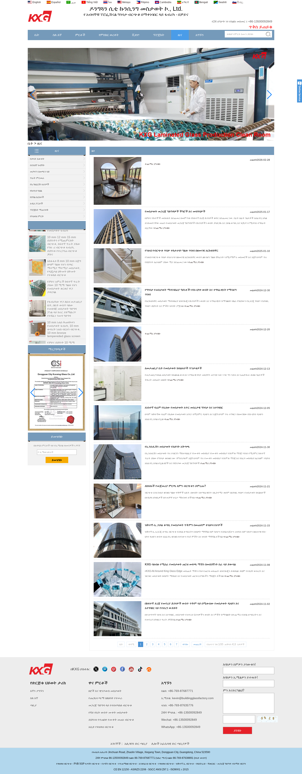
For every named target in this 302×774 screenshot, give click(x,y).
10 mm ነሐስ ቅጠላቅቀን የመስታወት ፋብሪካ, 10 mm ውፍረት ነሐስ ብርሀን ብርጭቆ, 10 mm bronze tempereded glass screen (63, 320)
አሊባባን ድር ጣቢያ (135, 743)
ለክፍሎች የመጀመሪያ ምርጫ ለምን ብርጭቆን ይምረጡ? (175, 486)
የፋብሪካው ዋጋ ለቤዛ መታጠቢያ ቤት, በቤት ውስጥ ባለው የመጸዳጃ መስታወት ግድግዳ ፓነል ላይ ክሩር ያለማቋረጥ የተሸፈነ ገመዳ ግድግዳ (64, 299)
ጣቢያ (33, 705)
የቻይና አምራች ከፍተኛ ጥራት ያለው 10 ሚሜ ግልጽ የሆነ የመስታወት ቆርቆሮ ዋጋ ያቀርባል (63, 278)
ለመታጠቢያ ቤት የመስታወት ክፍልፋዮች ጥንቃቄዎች (173, 368)
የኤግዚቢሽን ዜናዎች (39, 184)
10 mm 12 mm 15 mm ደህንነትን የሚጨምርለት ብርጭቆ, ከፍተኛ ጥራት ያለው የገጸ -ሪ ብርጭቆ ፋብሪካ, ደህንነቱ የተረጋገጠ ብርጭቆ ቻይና (63, 237)
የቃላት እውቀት (37, 158)
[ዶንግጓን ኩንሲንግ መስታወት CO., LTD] (40, 22)
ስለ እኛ (57, 35)
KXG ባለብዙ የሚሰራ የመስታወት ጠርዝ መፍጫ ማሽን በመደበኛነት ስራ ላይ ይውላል (190, 564)
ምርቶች (80, 35)
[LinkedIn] (105, 669)
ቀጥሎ (185, 644)
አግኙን (200, 35)
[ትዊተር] (96, 669)
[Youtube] (131, 669)
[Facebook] (123, 669)
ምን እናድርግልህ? (233, 690)
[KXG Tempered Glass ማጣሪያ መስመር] (151, 139)
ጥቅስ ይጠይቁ (260, 26)
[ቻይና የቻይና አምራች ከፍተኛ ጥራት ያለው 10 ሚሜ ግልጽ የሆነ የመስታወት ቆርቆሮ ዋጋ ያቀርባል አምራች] (37, 279)
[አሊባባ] (149, 669)
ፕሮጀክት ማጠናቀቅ (39, 209)
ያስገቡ (237, 730)
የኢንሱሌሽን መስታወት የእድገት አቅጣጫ (167, 446)
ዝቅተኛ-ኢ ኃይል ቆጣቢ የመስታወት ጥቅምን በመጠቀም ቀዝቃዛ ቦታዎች (183, 525)
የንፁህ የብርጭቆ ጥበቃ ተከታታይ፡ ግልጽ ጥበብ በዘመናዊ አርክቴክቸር (181, 250)
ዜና (180, 35)
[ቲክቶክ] (140, 669)
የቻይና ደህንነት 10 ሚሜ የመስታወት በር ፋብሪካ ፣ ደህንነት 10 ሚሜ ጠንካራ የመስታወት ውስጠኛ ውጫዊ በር (64, 339)
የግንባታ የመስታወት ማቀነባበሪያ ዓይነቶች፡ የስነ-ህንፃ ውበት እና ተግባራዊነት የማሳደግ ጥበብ (190, 292)
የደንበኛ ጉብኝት (37, 165)
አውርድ (222, 42)
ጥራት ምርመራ (37, 178)
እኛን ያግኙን (37, 691)
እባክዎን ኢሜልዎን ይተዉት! (240, 677)
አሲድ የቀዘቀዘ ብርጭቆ (101, 727)
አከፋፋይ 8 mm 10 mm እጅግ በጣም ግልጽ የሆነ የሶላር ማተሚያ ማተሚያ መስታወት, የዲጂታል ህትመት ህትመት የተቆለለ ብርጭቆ (64, 259)
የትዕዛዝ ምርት (37, 216)
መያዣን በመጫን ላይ (40, 171)
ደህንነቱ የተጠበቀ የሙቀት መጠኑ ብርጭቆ (111, 719)
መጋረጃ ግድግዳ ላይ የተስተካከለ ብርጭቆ (110, 705)
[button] (144, 138)
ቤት (37, 35)
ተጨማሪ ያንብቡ (152, 164)
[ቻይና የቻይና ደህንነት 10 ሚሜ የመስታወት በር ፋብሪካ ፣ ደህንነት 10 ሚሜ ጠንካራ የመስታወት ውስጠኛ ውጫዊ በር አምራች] (37, 340)
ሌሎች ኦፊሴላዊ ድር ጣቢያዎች (170, 743)
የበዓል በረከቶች (37, 197)
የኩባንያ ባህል (36, 190)
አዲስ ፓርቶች (36, 203)
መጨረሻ (197, 644)
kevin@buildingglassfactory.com (193, 698)
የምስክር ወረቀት (109, 35)
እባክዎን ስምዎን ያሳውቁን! (239, 664)
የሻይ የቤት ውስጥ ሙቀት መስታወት (108, 712)
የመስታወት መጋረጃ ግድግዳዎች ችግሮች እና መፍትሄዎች (175, 211)
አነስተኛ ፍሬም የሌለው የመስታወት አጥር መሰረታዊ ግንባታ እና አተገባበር (184, 407)
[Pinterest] (114, 669)
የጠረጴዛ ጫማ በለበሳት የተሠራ (105, 698)
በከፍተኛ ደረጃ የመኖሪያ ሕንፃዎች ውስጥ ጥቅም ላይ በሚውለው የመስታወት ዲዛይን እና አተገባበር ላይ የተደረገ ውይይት (192, 606)
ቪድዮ (135, 35)
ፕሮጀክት (158, 35)
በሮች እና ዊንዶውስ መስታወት (105, 691)
